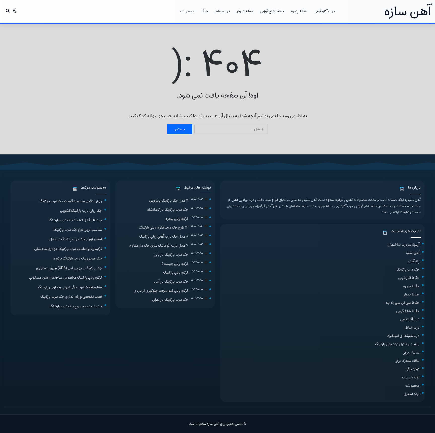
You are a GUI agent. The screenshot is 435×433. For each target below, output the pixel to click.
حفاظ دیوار (245, 11)
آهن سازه (412, 253)
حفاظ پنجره (299, 11)
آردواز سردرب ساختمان (403, 244)
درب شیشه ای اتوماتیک (403, 336)
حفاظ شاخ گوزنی (272, 11)
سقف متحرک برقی (406, 361)
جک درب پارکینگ (407, 269)
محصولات (187, 11)
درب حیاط (222, 11)
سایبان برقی (411, 352)
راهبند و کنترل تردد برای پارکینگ (397, 344)
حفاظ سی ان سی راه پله (402, 302)
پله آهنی (413, 261)
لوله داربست (410, 377)
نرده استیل (411, 394)
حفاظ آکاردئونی (408, 278)
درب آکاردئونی (324, 11)
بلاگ (204, 11)
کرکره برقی (412, 369)
